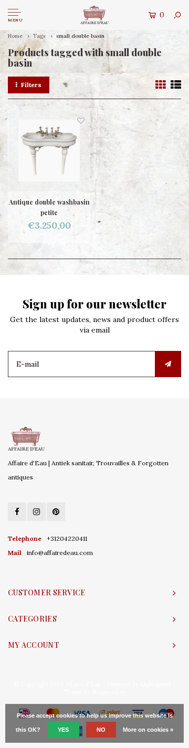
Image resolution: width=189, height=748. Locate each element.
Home (15, 36)
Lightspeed (155, 684)
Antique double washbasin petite (49, 207)
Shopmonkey (109, 692)
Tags (39, 36)
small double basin (80, 36)
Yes (63, 729)
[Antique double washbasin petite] (49, 150)
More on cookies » (148, 729)
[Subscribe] (168, 364)
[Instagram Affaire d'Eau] (36, 512)
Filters (31, 85)
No (101, 729)
